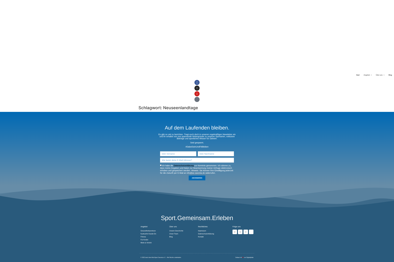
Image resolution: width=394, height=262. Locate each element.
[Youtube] (197, 93)
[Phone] (197, 99)
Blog (390, 75)
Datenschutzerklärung (184, 165)
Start (358, 75)
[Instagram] (197, 88)
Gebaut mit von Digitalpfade (244, 257)
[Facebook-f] (197, 82)
